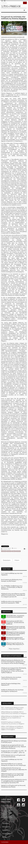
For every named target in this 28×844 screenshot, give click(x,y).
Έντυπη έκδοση (7, 833)
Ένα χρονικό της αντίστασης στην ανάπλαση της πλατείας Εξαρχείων (13, 18)
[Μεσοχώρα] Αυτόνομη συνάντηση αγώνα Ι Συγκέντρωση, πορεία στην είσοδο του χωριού (15, 628)
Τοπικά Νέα (4, 551)
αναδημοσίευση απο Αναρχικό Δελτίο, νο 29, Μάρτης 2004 (12, 37)
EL (2, 1)
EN (4, 1)
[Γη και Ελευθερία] (11, 6)
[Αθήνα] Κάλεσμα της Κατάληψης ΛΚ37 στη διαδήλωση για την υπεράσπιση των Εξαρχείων (12, 717)
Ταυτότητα (5, 823)
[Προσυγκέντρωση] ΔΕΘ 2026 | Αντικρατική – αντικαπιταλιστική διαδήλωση (15, 622)
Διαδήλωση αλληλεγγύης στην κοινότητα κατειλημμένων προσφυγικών (12, 690)
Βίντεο (4, 837)
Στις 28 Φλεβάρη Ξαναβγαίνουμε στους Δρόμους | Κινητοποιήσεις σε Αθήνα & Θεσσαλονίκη (11, 587)
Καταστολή (9, 551)
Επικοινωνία (6, 827)
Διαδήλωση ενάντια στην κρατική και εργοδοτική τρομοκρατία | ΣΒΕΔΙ (11, 602)
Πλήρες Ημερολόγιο (14, 648)
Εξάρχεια (13, 551)
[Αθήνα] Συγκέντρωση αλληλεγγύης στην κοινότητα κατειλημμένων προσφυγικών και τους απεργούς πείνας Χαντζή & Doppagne (13, 661)
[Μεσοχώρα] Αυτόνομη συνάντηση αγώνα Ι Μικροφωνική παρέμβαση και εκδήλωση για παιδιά (15, 633)
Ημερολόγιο (6, 830)
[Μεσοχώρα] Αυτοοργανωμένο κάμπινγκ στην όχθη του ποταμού (15, 638)
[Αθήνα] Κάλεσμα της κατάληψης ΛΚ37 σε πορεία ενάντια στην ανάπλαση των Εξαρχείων (14, 712)
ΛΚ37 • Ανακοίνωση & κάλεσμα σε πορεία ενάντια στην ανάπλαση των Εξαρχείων (12, 708)
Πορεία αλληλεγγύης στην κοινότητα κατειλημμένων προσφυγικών (11, 678)
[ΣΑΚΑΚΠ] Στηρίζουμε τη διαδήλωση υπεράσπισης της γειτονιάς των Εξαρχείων (12, 722)
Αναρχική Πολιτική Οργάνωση (6, 816)
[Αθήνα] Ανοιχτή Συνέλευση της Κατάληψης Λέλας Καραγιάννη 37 (15, 643)
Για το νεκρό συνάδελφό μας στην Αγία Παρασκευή (11, 574)
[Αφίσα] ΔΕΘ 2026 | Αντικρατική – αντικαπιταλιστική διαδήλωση (15, 616)
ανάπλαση (18, 551)
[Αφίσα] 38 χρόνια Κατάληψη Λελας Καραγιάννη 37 (10, 684)
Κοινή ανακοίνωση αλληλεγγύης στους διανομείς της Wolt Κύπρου (11, 580)
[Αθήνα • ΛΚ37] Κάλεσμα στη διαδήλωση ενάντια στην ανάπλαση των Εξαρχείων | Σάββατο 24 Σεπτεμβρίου (12, 728)
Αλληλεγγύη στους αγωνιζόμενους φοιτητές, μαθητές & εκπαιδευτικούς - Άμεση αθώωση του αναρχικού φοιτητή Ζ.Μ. (13, 595)
